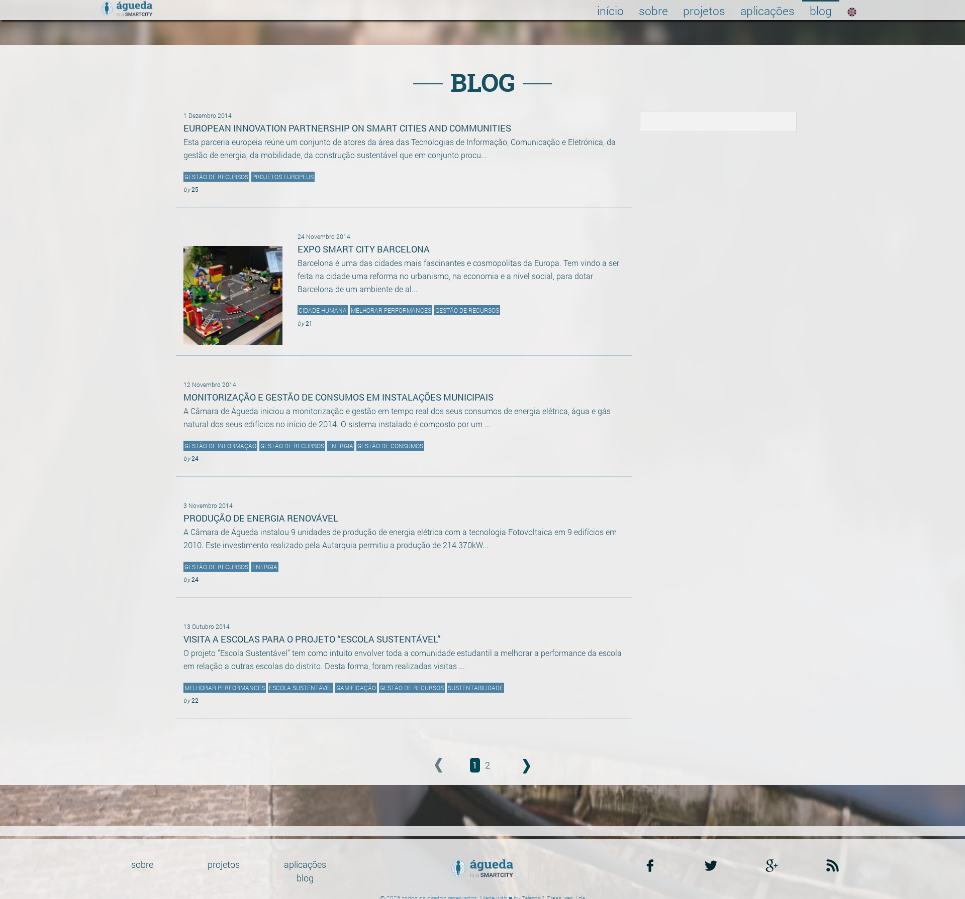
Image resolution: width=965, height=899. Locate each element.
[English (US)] (851, 10)
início (610, 10)
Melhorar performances (224, 688)
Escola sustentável (300, 688)
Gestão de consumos (390, 446)
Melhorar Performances (391, 310)
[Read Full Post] (232, 287)
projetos (704, 10)
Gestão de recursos (216, 177)
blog (821, 10)
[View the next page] (514, 766)
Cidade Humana (323, 310)
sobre (653, 10)
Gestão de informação (220, 446)
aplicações (767, 10)
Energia (340, 446)
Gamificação (356, 688)
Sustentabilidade (475, 688)
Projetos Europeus (283, 177)
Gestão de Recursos (467, 310)
